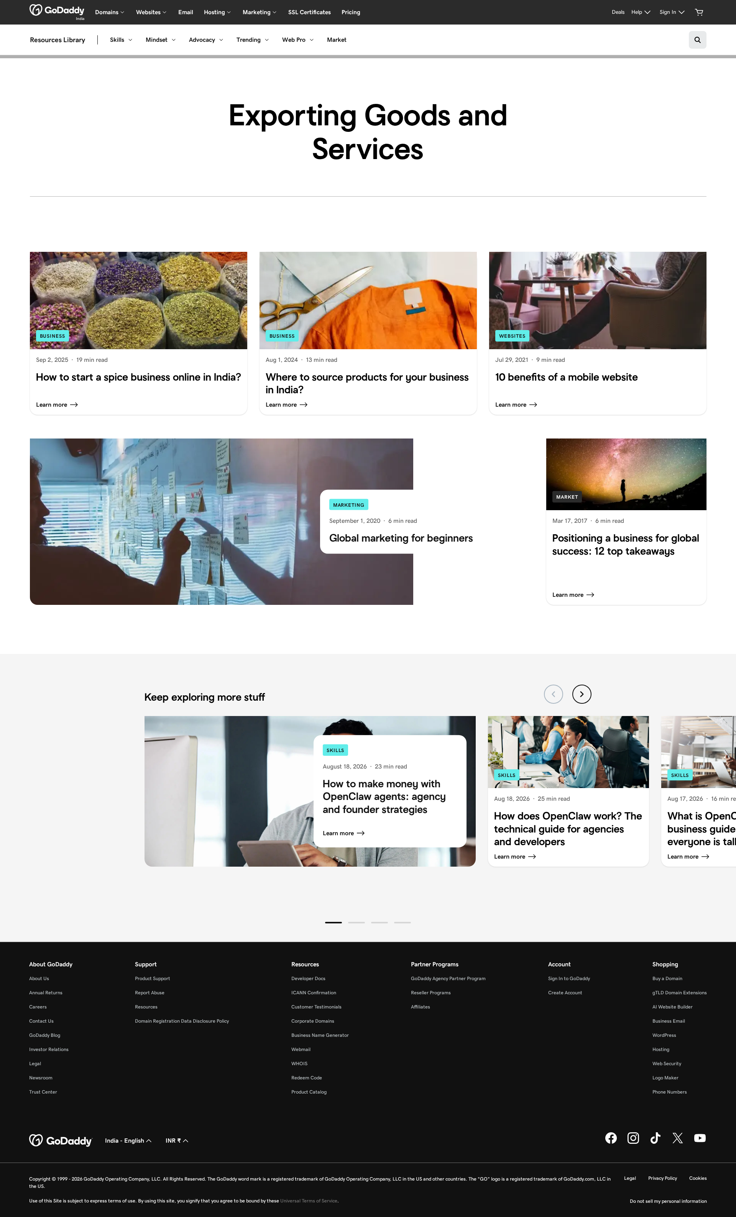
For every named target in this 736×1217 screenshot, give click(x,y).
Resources (146, 1007)
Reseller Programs (431, 992)
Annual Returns (45, 992)
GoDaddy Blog (44, 1035)
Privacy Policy (662, 1178)
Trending (249, 39)
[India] (57, 10)
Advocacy (202, 39)
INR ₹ (173, 1140)
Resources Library (57, 40)
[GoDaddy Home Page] (61, 1140)
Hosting (660, 1049)
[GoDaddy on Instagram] (633, 1142)
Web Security (666, 1063)
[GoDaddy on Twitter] (678, 1142)
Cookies (698, 1178)
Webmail (300, 1049)
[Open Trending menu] (267, 40)
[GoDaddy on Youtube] (700, 1142)
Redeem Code (306, 1078)
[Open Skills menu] (130, 40)
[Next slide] (581, 694)
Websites (512, 336)
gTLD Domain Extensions (679, 992)
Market (337, 39)
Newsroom (41, 1078)
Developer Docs (308, 978)
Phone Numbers (669, 1092)
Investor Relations (49, 1049)
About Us (39, 978)
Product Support (152, 978)
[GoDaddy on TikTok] (655, 1142)
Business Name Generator (320, 1035)
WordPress (664, 1035)
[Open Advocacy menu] (221, 40)
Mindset (157, 39)
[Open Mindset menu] (174, 40)
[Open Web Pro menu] (312, 40)
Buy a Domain (667, 978)
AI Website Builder (672, 1007)
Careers (38, 1007)
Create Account (565, 992)
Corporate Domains (312, 1021)
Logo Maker (665, 1078)
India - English (124, 1140)
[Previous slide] (553, 694)
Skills (117, 39)
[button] (333, 922)
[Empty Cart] (699, 12)
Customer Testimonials (316, 1007)
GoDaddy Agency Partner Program (448, 978)
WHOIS (299, 1063)
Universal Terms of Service (308, 1201)
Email (185, 12)
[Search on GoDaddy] (697, 40)
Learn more (338, 833)
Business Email (668, 1021)
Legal (35, 1063)
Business (52, 336)
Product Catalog (309, 1092)
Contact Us (41, 1021)
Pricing (351, 12)
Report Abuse (149, 992)
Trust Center (43, 1092)
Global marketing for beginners (401, 538)
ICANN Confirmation (313, 992)
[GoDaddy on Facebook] (611, 1142)
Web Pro (294, 39)
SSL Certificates (309, 12)
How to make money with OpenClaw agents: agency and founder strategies (384, 796)
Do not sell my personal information (668, 1201)
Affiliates (420, 1007)
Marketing (349, 504)
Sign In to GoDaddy (569, 978)
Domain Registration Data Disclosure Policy (182, 1021)
